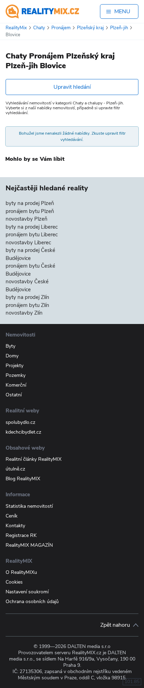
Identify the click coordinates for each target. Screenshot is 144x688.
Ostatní (14, 395)
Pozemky (16, 375)
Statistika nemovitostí (29, 506)
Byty (10, 346)
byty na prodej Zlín (27, 297)
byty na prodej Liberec (32, 226)
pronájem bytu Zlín (27, 305)
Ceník (11, 516)
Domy (12, 356)
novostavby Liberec (28, 242)
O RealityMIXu (21, 572)
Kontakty (15, 525)
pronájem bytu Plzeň (30, 211)
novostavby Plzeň (27, 218)
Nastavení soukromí (27, 591)
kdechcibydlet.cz (23, 432)
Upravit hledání (72, 87)
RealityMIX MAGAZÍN (29, 545)
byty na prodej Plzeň (30, 203)
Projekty (14, 365)
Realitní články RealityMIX (34, 459)
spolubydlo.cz (20, 422)
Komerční (16, 385)
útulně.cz (15, 469)
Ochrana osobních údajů (32, 601)
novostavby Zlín (24, 312)
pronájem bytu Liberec (32, 234)
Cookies (14, 582)
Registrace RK (21, 535)
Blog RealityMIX (23, 478)
